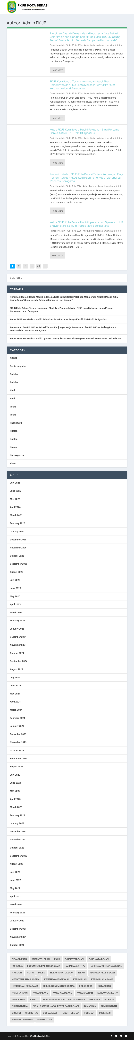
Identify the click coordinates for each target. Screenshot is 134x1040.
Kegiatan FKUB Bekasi (102, 972)
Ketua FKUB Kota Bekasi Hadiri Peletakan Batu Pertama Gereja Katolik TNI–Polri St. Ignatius (84, 131)
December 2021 (18, 928)
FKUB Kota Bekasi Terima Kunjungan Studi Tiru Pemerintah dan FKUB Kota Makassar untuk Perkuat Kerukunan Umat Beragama (82, 85)
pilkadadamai (20, 1006)
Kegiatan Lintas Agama (26, 979)
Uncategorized (17, 455)
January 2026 (17, 531)
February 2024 (17, 718)
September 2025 (18, 564)
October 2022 (17, 847)
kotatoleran (85, 992)
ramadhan (90, 1006)
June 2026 (15, 491)
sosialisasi (50, 1013)
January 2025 (17, 628)
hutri (30, 972)
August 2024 (16, 669)
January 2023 (17, 823)
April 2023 (15, 799)
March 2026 (16, 515)
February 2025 (17, 620)
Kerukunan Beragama (25, 986)
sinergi (16, 1013)
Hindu (13, 390)
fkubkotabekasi (74, 959)
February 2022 (17, 912)
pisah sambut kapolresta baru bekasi (56, 1006)
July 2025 (15, 580)
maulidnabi (18, 999)
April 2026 (15, 507)
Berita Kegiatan (97, 45)
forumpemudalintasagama (43, 966)
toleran (89, 1013)
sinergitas (31, 1013)
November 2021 (18, 937)
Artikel (87, 45)
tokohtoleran (70, 1013)
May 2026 (15, 499)
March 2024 (16, 710)
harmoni (17, 972)
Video (13, 463)
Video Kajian (44, 1019)
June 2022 (15, 880)
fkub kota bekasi (99, 959)
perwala (94, 999)
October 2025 (17, 556)
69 (38, 266)
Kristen (13, 431)
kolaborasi (86, 986)
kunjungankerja (107, 992)
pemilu (34, 999)
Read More (57, 69)
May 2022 (15, 888)
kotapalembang (62, 992)
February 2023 (17, 815)
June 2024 (15, 685)
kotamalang (40, 992)
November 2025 (18, 547)
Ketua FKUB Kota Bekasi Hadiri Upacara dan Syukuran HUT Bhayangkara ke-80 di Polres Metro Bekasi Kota (86, 223)
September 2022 (18, 856)
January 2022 (17, 920)
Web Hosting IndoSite (40, 1036)
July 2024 (15, 677)
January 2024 (17, 726)
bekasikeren (19, 959)
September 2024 (18, 661)
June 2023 (15, 782)
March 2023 (16, 807)
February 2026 (17, 523)
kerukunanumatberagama (59, 986)
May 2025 (15, 596)
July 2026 (15, 482)
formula (17, 966)
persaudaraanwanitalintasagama (64, 999)
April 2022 (15, 896)
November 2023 (18, 742)
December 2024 (18, 637)
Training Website (22, 1019)
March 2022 (16, 904)
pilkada (109, 999)
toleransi (105, 1013)
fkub (57, 959)
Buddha (14, 374)
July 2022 (15, 872)
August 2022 (16, 864)
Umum (108, 45)
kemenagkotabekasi (56, 979)
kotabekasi (104, 986)
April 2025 (15, 604)
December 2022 (18, 831)
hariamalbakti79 (75, 966)
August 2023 (16, 766)
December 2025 (18, 539)
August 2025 (16, 572)
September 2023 (18, 758)
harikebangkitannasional (106, 966)
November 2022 (18, 839)
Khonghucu (16, 423)
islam (81, 972)
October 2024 (17, 653)
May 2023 (15, 791)
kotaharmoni (20, 992)
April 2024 (15, 701)
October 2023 (17, 750)
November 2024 (18, 645)
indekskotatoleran (62, 972)
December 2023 (18, 734)
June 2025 (15, 588)
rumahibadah (109, 1006)
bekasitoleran (41, 959)
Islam (13, 406)
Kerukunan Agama (102, 979)
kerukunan (80, 979)
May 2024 (15, 693)
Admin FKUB (64, 45)
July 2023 (15, 774)
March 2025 (16, 612)
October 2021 (17, 945)
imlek (41, 972)
